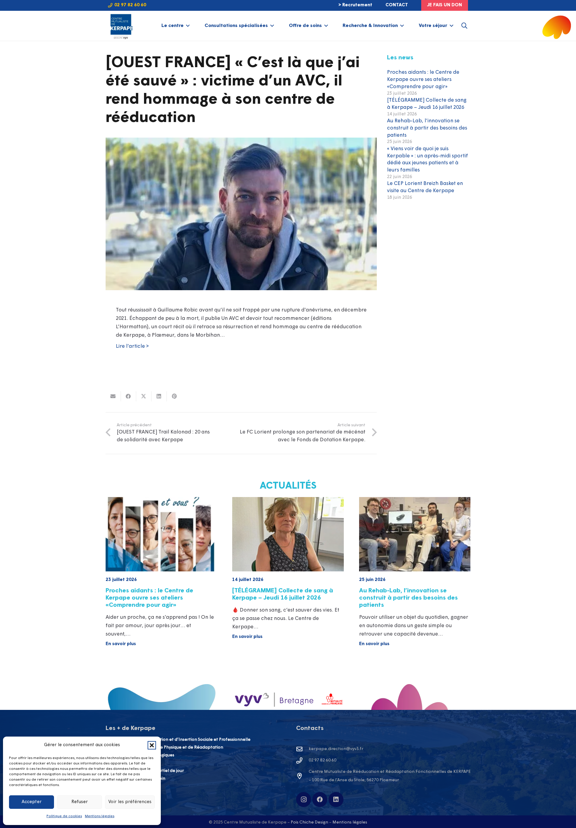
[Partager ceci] (128, 396)
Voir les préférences (130, 802)
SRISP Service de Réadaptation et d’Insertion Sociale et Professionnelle (178, 739)
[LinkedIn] (336, 799)
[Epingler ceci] (174, 396)
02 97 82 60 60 (322, 760)
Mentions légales (99, 816)
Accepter (32, 802)
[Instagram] (303, 799)
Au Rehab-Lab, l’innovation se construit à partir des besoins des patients (427, 128)
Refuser (79, 802)
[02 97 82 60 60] (302, 761)
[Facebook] (319, 799)
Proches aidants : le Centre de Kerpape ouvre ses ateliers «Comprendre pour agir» (423, 79)
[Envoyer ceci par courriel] (113, 396)
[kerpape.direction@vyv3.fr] (302, 749)
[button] (152, 745)
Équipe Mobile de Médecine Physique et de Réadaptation (164, 747)
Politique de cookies (64, 816)
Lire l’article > (133, 346)
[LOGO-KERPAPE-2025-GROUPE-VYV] (121, 26)
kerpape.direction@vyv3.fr (336, 749)
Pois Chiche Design (309, 822)
